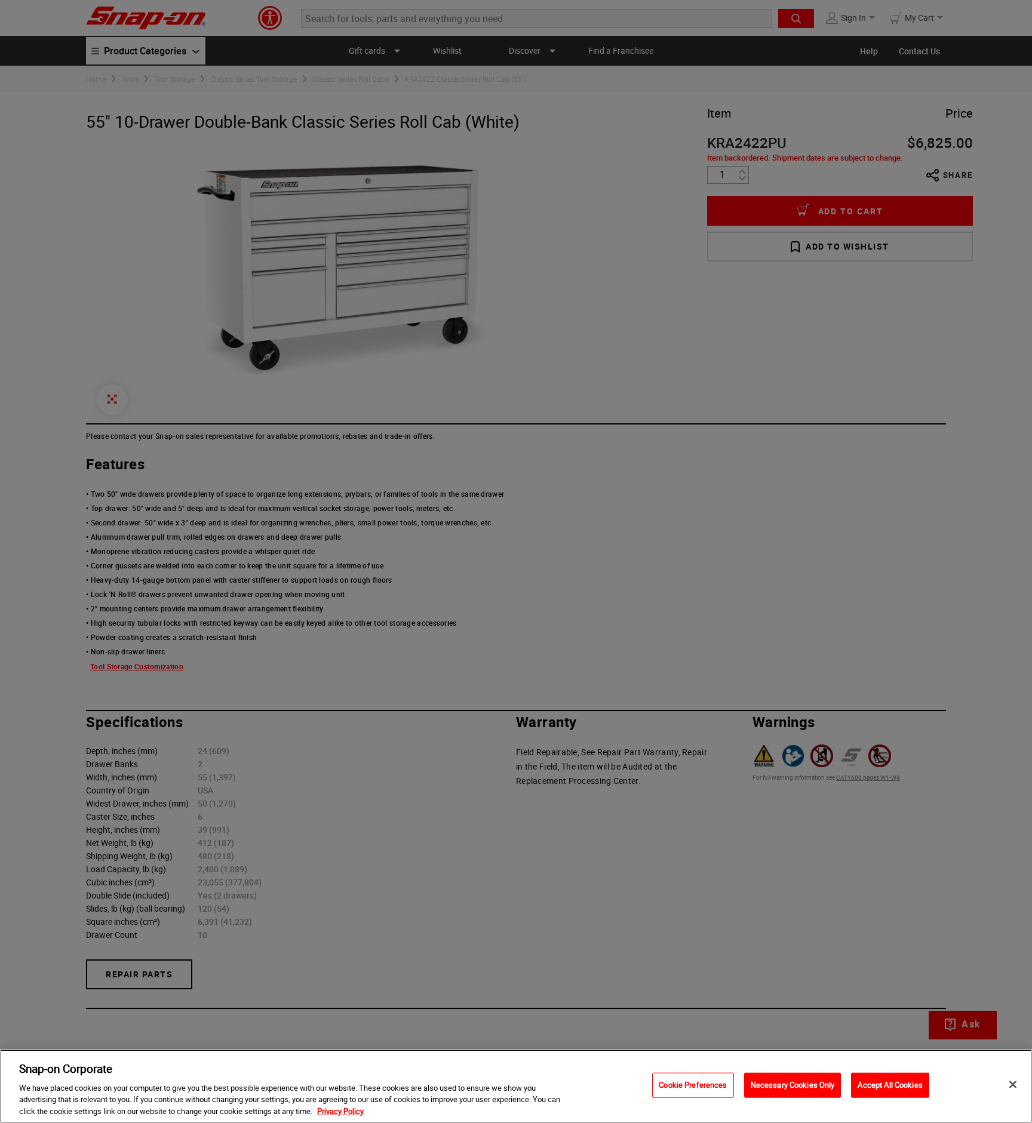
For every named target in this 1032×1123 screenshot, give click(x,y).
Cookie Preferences (693, 1084)
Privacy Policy (340, 1110)
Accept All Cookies (890, 1084)
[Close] (1013, 1085)
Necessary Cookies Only (793, 1084)
